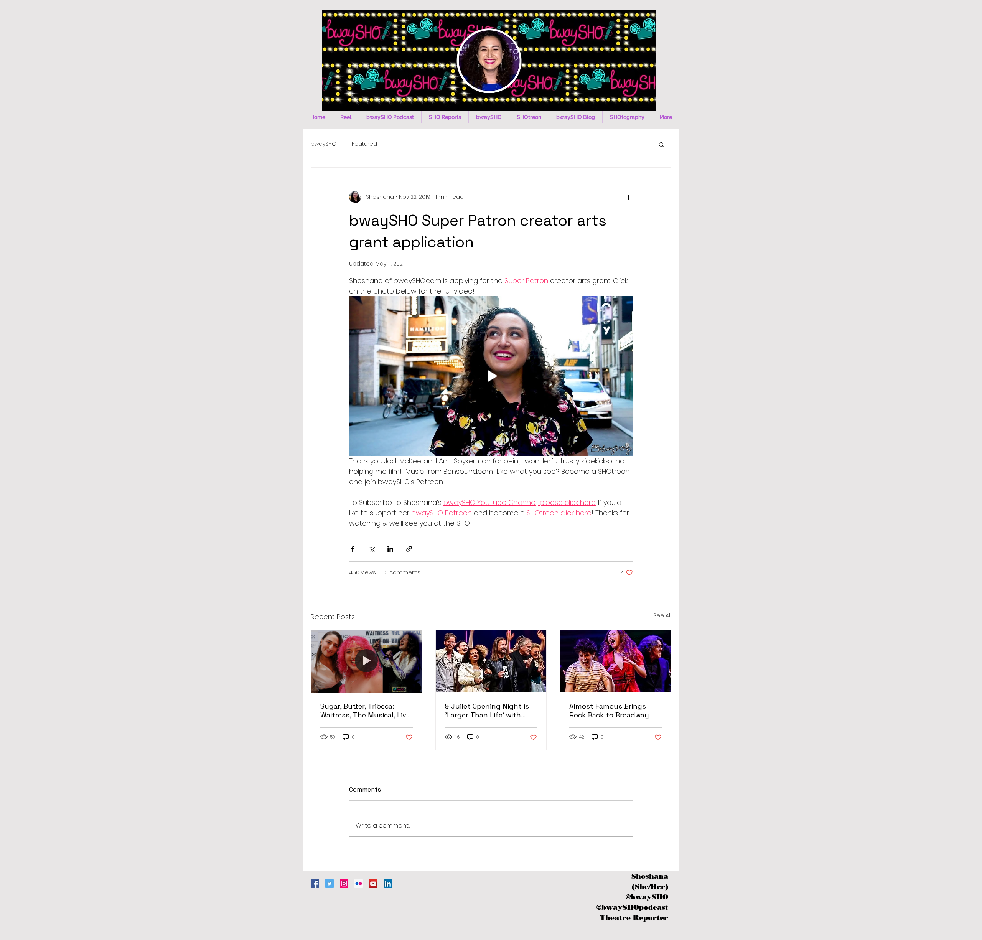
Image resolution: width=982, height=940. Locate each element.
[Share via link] (409, 548)
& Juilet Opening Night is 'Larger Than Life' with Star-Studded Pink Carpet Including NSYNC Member (488, 710)
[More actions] (628, 196)
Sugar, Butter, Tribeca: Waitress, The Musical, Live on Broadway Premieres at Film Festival (365, 710)
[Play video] (491, 376)
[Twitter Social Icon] (329, 883)
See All (662, 615)
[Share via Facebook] (352, 548)
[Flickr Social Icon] (358, 883)
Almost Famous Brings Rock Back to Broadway (609, 710)
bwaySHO (323, 144)
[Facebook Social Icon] (315, 883)
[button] (661, 144)
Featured (364, 144)
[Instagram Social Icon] (344, 883)
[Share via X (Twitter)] (371, 548)
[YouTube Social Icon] (373, 883)
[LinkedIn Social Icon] (388, 883)
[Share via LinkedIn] (390, 548)
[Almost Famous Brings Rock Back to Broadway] (615, 661)
